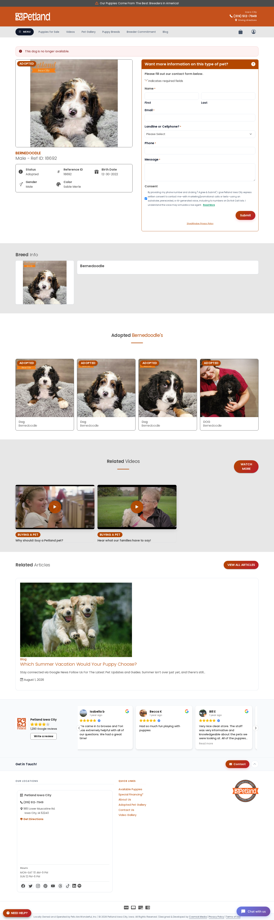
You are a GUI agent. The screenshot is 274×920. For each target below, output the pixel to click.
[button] (255, 728)
